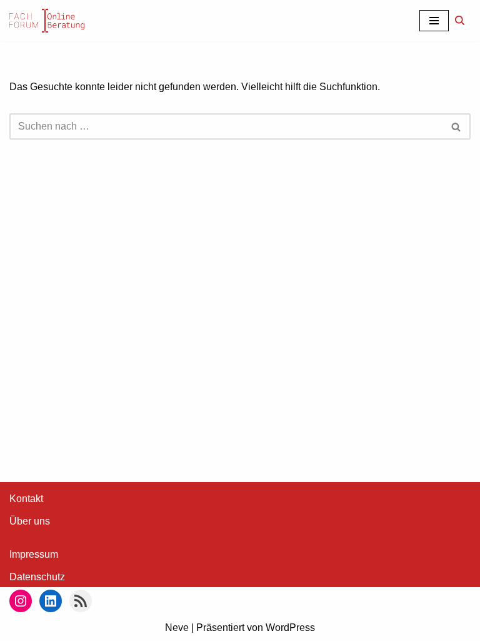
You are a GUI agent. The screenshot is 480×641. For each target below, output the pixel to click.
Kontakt (26, 498)
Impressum (33, 554)
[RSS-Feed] (80, 601)
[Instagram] (20, 601)
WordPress (290, 627)
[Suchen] (459, 20)
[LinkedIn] (50, 601)
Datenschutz (37, 577)
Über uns (29, 521)
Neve (177, 627)
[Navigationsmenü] (434, 20)
